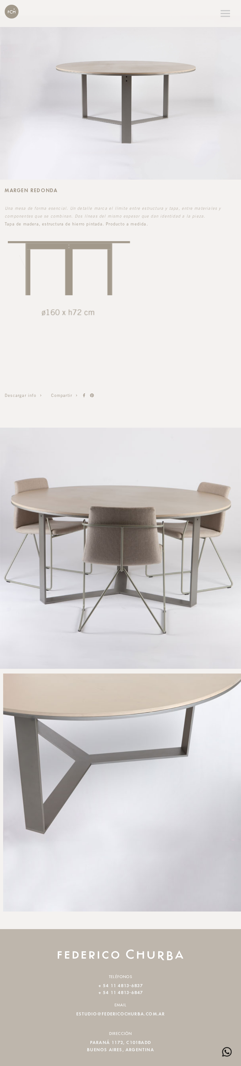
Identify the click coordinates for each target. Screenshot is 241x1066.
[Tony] (84, 395)
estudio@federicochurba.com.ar (120, 1014)
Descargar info (21, 396)
